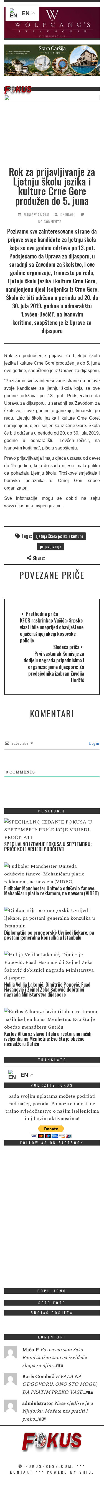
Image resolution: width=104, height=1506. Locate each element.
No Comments (50, 221)
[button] (52, 22)
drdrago (68, 214)
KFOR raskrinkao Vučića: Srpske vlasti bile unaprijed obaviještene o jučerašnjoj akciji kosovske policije (51, 630)
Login (93, 743)
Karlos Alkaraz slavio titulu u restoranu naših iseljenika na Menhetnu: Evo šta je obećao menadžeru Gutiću (48, 1038)
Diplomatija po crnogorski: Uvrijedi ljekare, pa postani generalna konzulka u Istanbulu (49, 935)
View (59, 1365)
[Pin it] (77, 557)
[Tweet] (59, 557)
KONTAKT (21, 1472)
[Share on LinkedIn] (96, 557)
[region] (52, 22)
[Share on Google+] (68, 557)
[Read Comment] (10, 1353)
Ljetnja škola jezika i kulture (59, 536)
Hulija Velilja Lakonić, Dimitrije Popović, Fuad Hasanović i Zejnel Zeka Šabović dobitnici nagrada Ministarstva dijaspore (47, 989)
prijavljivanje (50, 546)
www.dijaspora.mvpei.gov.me (33, 505)
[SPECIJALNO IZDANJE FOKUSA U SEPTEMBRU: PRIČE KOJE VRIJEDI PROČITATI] (50, 829)
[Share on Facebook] (50, 557)
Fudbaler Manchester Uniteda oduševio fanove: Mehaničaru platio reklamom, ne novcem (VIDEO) (51, 891)
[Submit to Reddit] (87, 557)
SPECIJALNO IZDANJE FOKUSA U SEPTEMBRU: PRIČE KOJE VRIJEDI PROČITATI (48, 846)
